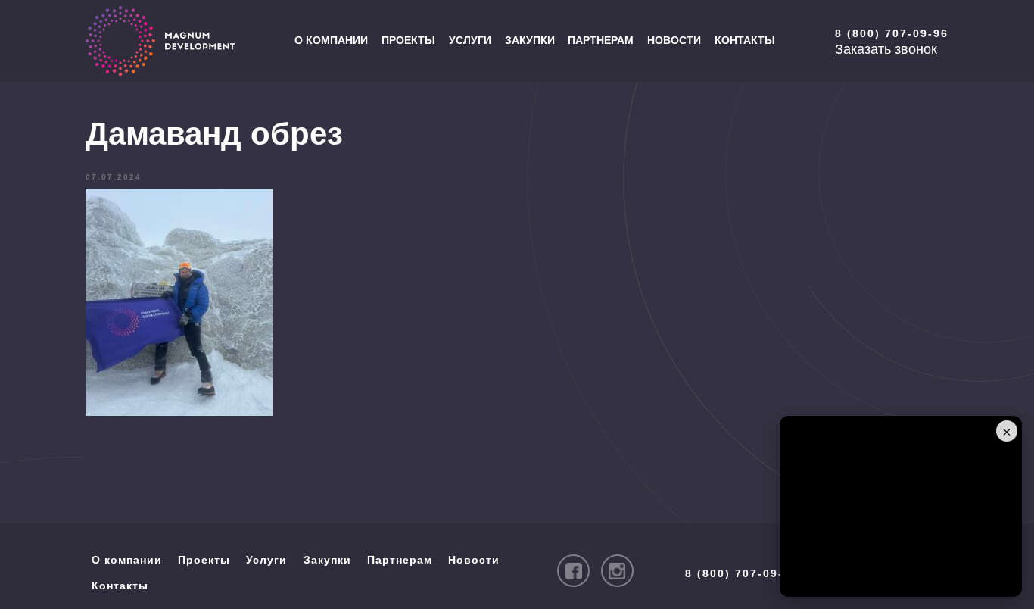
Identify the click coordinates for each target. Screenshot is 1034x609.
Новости (674, 40)
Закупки (530, 40)
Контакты (745, 40)
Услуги (470, 40)
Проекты (408, 40)
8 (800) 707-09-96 (891, 33)
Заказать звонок (886, 49)
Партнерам (601, 40)
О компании (331, 40)
